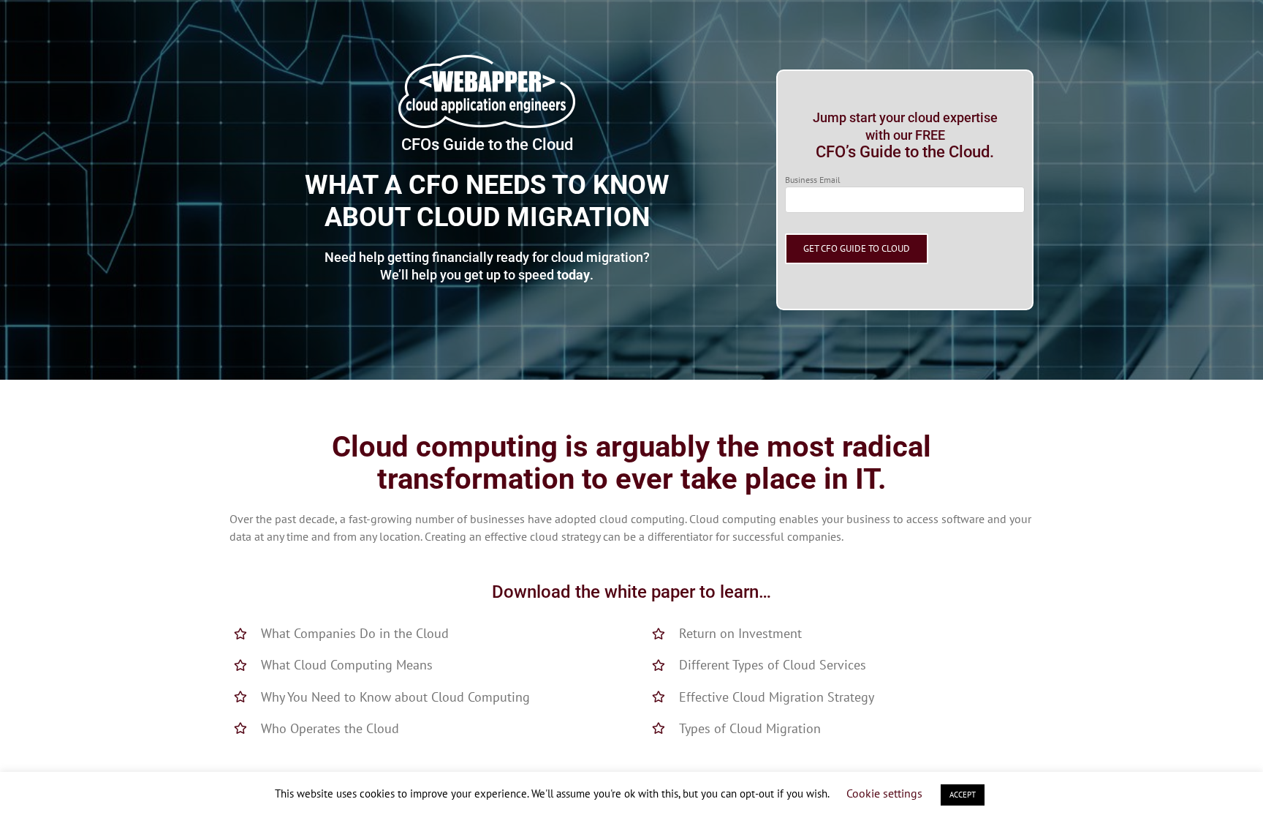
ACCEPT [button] (962, 794)
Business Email (813, 179)
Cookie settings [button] (884, 793)
